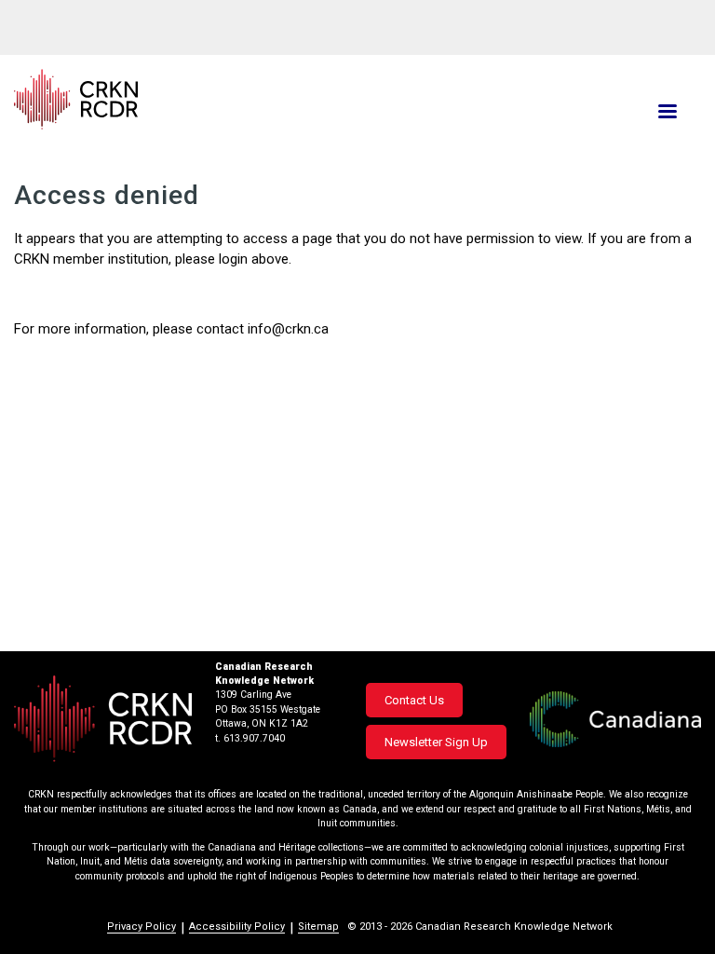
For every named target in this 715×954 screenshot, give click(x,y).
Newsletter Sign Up (436, 742)
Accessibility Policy (237, 926)
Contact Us (414, 700)
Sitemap (318, 926)
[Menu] (666, 113)
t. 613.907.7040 (250, 738)
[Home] (242, 99)
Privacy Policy (141, 926)
